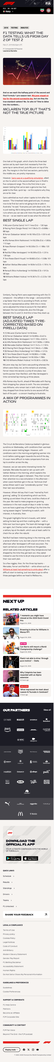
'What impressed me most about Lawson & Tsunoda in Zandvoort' (34, 690)
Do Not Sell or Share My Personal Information (22, 974)
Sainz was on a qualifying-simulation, (28, 177)
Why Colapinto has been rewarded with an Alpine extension (30, 675)
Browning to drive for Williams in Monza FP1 (34, 631)
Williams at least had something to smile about (23, 569)
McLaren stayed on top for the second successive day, (26, 97)
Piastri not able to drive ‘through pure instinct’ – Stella (34, 659)
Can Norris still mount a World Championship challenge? (33, 647)
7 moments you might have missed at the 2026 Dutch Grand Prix (34, 618)
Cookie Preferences (11, 992)
